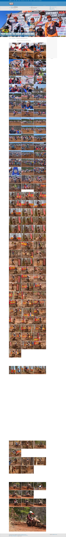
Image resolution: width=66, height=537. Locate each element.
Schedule (10, 0)
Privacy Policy (10, 535)
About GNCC (40, 0)
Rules (26, 0)
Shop (37, 0)
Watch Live (10, 9)
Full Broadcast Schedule (15, 9)
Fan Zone (19, 0)
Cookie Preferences (15, 535)
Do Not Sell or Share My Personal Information (22, 535)
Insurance (34, 0)
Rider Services (23, 0)
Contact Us (25, 534)
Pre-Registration (52, 8)
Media (16, 0)
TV (12, 0)
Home (10, 38)
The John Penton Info (32, 9)
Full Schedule (37, 9)
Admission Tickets (53, 9)
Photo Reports (13, 38)
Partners (31, 0)
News (14, 0)
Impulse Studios (55, 534)
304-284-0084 (21, 534)
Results (28, 0)
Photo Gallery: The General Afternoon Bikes (22, 38)
